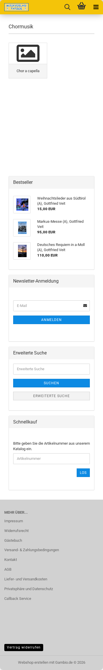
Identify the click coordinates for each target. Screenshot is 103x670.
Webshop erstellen (33, 662)
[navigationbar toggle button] (96, 7)
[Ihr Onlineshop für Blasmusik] (14, 7)
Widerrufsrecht (16, 531)
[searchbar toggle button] (67, 7)
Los (83, 473)
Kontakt (10, 559)
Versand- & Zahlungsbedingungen (31, 550)
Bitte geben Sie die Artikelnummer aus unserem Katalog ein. (51, 446)
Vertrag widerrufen (24, 647)
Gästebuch (13, 540)
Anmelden (51, 320)
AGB (7, 569)
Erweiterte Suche (51, 396)
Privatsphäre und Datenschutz (28, 589)
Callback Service (17, 598)
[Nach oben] (87, 661)
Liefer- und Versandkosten (25, 579)
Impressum (13, 521)
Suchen (51, 383)
